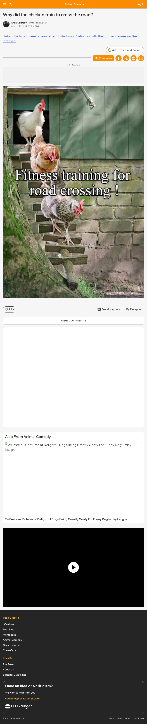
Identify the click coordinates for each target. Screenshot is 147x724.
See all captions (111, 309)
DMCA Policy (139, 718)
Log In (140, 4)
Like (11, 309)
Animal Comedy (74, 4)
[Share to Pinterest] (134, 58)
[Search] (10, 4)
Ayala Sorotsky (19, 22)
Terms (111, 718)
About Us (8, 669)
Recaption (136, 309)
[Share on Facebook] (118, 58)
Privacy (119, 718)
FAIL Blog (8, 629)
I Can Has (8, 624)
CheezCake (9, 650)
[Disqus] (73, 379)
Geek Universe (11, 645)
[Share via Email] (141, 58)
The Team (9, 664)
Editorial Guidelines (14, 674)
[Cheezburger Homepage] (73, 707)
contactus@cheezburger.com (22, 698)
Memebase (9, 634)
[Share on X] (126, 58)
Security (127, 718)
